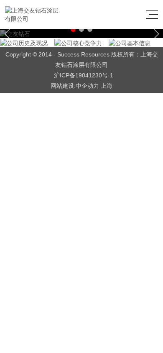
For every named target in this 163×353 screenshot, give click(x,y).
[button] (73, 29)
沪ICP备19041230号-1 (83, 75)
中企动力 (87, 85)
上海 (106, 85)
